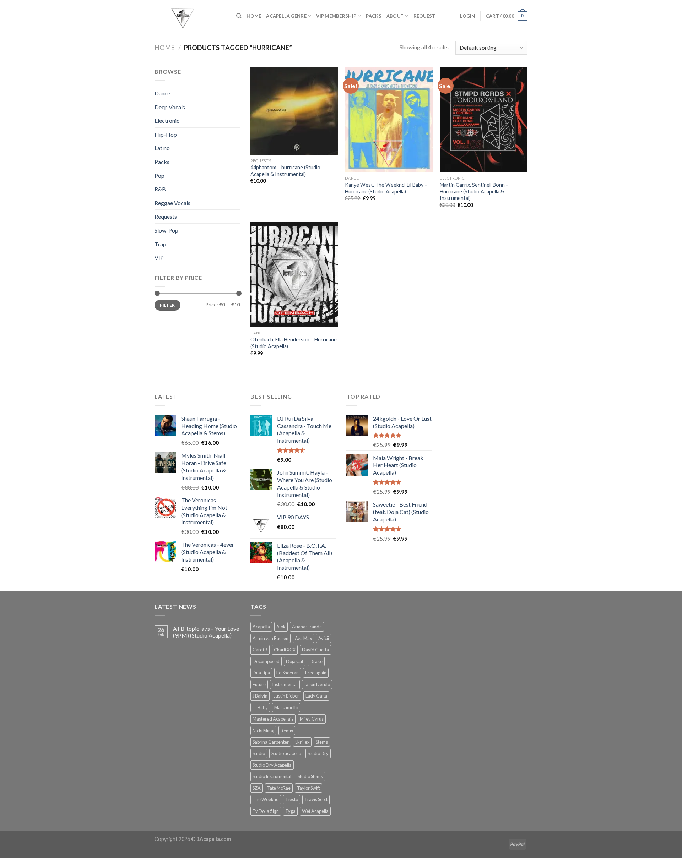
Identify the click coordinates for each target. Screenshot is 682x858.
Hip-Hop (166, 134)
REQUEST (424, 16)
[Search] (239, 16)
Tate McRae (279, 788)
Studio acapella (286, 753)
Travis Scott (316, 799)
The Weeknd (266, 799)
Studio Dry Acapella (272, 765)
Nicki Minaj (263, 730)
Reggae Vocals (172, 203)
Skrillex (302, 742)
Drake (316, 661)
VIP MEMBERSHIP (336, 16)
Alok (281, 626)
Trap (160, 244)
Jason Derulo (317, 684)
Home (165, 47)
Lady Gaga (316, 696)
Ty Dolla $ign (266, 811)
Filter (167, 305)
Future (259, 684)
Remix (287, 730)
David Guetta (315, 649)
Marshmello (286, 707)
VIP (159, 257)
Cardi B (260, 649)
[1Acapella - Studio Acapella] (190, 16)
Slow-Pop (166, 230)
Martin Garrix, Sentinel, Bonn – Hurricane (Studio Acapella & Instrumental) (474, 191)
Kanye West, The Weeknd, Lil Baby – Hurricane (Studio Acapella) (386, 188)
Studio (259, 753)
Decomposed (266, 661)
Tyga (290, 811)
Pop (159, 175)
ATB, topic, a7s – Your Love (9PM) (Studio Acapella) (206, 632)
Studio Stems (310, 776)
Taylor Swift (308, 788)
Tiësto (291, 799)
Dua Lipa (261, 673)
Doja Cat (294, 661)
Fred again (315, 673)
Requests (166, 216)
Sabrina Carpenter (271, 742)
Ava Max (303, 638)
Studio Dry (318, 753)
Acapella (261, 626)
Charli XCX (285, 649)
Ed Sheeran (287, 673)
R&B (160, 189)
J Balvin (260, 696)
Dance (162, 93)
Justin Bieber (286, 696)
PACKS (373, 16)
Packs (162, 161)
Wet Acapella (315, 811)
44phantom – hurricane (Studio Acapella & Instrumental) (285, 170)
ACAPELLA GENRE (286, 16)
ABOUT (395, 16)
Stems (322, 742)
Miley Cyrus (312, 719)
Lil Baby (260, 707)
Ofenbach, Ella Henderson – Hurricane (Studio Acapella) (293, 343)
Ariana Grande (307, 626)
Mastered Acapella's (273, 719)
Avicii (323, 638)
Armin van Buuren (270, 638)
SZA (257, 788)
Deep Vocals (170, 107)
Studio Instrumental (272, 776)
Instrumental (285, 684)
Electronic (167, 120)
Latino (162, 147)
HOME (254, 16)
